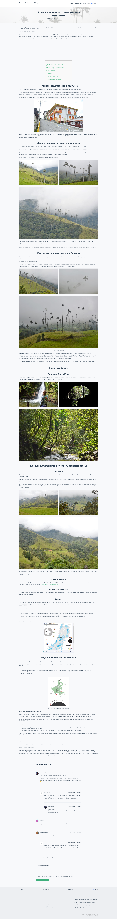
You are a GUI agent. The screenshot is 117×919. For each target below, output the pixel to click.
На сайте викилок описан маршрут (49, 584)
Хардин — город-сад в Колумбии (34, 608)
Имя (38, 861)
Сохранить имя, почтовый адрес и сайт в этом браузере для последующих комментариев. (55, 876)
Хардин (49, 78)
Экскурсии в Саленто (52, 68)
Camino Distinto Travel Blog (28, 3)
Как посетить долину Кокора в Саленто (55, 67)
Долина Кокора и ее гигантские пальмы (55, 65)
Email (53, 861)
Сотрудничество (78, 3)
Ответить (79, 772)
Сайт (69, 861)
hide (60, 61)
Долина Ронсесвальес (52, 76)
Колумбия (60, 18)
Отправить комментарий (42, 879)
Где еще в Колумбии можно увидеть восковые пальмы (58, 72)
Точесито (49, 73)
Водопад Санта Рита (50, 70)
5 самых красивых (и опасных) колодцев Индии (85, 899)
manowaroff (43, 772)
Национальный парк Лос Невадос (53, 79)
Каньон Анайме (50, 75)
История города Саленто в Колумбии (54, 64)
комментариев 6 (67, 18)
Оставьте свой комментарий (43, 865)
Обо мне (71, 3)
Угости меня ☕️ (86, 3)
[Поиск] (97, 3)
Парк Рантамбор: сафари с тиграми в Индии (84, 902)
